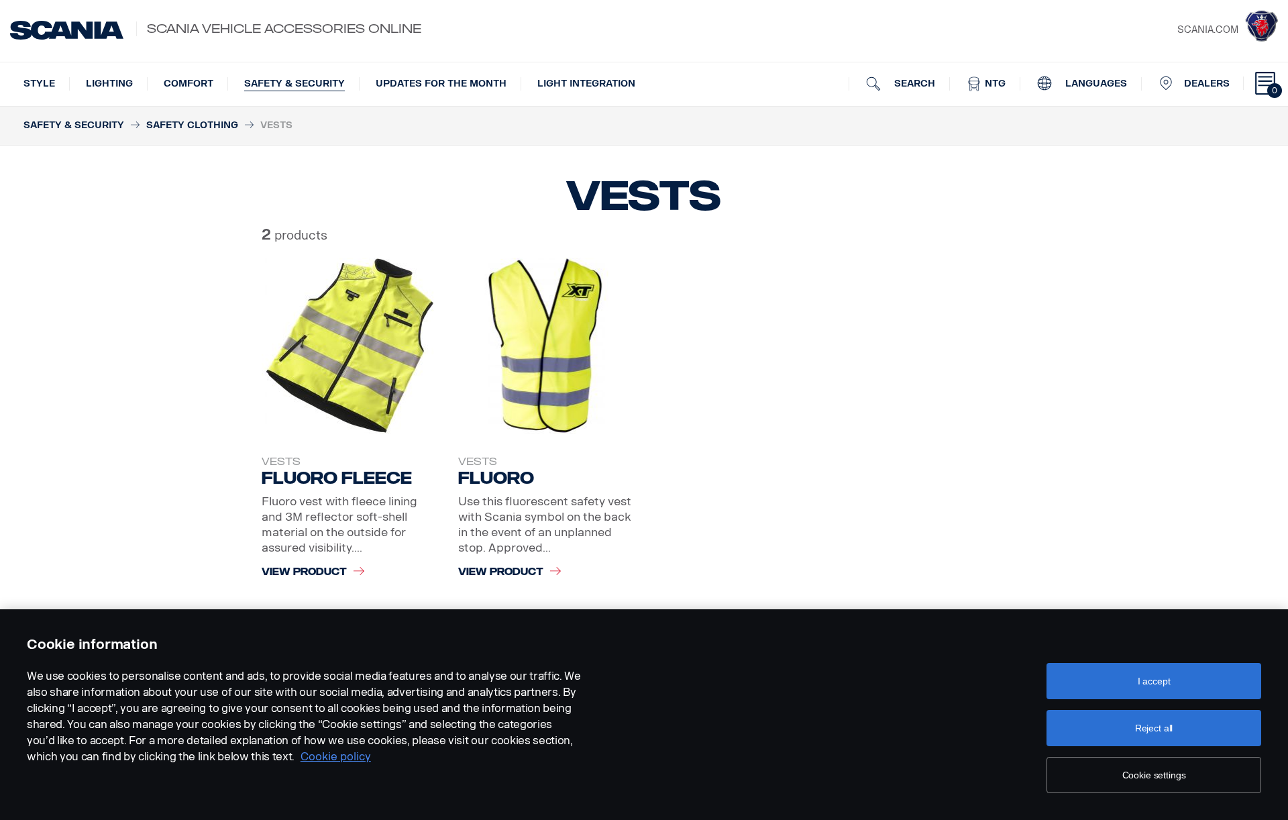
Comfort (188, 83)
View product (304, 572)
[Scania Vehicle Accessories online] (66, 30)
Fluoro (496, 478)
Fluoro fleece (337, 478)
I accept (1154, 681)
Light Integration (586, 83)
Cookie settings (1154, 775)
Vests (281, 462)
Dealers (1207, 83)
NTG (994, 83)
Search (913, 83)
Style (39, 83)
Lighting (109, 83)
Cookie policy (336, 756)
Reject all (1154, 728)
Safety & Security (294, 83)
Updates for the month (441, 83)
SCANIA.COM (1207, 30)
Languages (1095, 83)
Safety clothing (192, 125)
